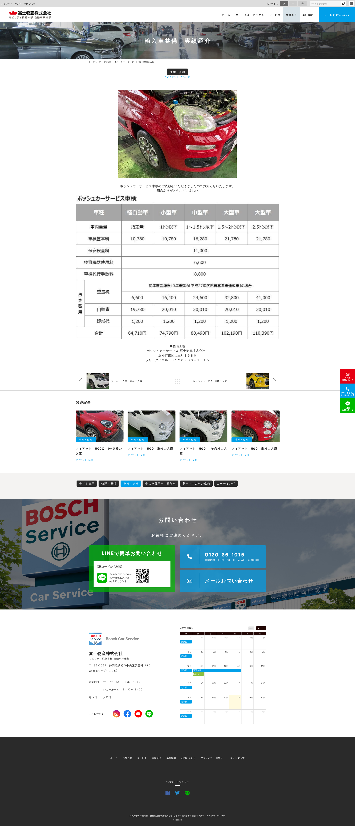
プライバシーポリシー (213, 758)
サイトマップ (237, 758)
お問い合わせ (188, 758)
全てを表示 (87, 483)
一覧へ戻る (177, 381)
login (351, 3)
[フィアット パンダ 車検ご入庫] (177, 134)
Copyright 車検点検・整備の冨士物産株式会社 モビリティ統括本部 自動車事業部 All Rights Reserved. (177, 816)
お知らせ (127, 758)
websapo (177, 820)
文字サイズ (272, 3)
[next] (263, 628)
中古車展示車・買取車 (160, 483)
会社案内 (308, 14)
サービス (275, 14)
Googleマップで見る (101, 670)
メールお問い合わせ (337, 14)
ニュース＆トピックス (250, 14)
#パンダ (185, 76)
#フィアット (172, 76)
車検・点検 (177, 72)
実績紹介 (291, 14)
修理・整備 (109, 483)
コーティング (226, 483)
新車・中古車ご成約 (196, 483)
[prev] (258, 628)
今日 (251, 628)
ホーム (226, 14)
